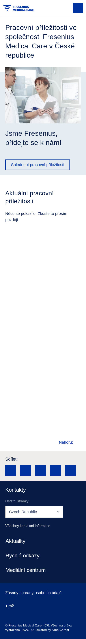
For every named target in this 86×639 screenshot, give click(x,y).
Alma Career (60, 630)
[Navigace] (78, 8)
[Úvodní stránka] (18, 7)
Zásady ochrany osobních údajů (33, 593)
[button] (10, 470)
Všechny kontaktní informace (27, 526)
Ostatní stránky (16, 501)
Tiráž (9, 606)
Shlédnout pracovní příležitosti (37, 165)
